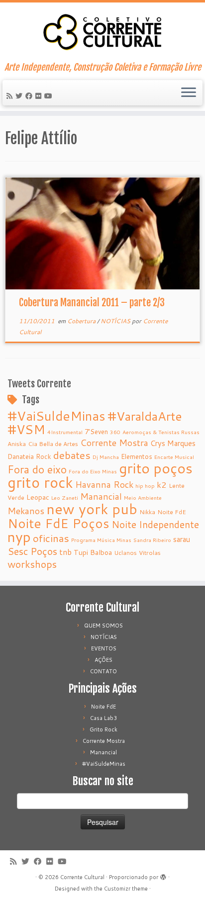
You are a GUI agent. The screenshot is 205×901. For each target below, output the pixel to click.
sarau (181, 539)
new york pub (91, 509)
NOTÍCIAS (116, 321)
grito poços (156, 468)
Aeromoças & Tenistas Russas (161, 432)
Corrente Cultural (82, 877)
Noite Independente (155, 524)
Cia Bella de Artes (53, 444)
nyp (19, 536)
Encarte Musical (174, 456)
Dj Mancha (106, 456)
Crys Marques (173, 443)
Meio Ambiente (143, 497)
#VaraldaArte (144, 416)
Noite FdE (171, 512)
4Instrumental (65, 432)
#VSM (26, 429)
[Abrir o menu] (188, 93)
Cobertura (82, 321)
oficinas (51, 538)
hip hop (145, 485)
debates (72, 455)
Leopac (37, 497)
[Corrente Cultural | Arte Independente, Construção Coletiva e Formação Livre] (102, 32)
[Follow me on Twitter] (20, 96)
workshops (32, 564)
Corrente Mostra (114, 443)
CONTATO (103, 671)
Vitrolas (150, 552)
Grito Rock (103, 729)
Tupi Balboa (93, 552)
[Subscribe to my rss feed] (10, 96)
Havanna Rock (104, 484)
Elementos (136, 456)
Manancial (101, 496)
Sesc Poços (32, 551)
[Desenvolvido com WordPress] (163, 875)
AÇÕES (103, 660)
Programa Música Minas (101, 539)
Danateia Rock (29, 456)
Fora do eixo (37, 469)
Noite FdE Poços (58, 523)
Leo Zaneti (64, 497)
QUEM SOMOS (103, 626)
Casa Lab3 (103, 718)
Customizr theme (126, 889)
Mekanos (25, 511)
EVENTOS (103, 648)
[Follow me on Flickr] (39, 96)
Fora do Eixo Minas (93, 471)
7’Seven (96, 431)
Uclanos (125, 552)
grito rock (40, 482)
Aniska (16, 444)
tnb (65, 551)
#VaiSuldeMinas (56, 416)
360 (115, 432)
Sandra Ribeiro (152, 539)
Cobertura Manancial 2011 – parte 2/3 (92, 302)
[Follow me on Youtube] (49, 96)
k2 (162, 484)
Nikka (147, 512)
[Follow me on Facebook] (30, 96)
